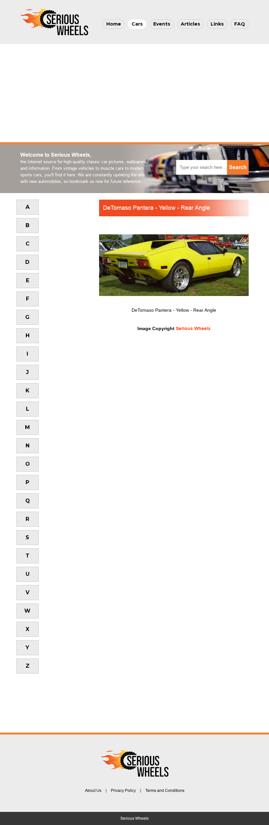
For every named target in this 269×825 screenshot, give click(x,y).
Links (217, 24)
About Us (93, 790)
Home (113, 24)
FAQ (239, 24)
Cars (137, 24)
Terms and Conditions (164, 790)
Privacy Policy (123, 790)
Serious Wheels (193, 328)
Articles (190, 24)
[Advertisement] (134, 93)
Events (161, 24)
